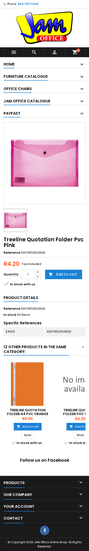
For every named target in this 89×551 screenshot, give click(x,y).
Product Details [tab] (21, 297)
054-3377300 (28, 4)
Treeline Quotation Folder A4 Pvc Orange (27, 412)
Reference (12, 253)
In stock (10, 315)
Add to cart (63, 274)
